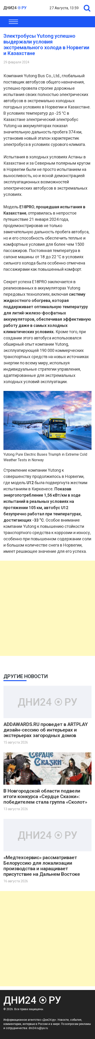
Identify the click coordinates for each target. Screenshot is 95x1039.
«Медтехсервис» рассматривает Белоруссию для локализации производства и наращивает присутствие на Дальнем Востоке (41, 866)
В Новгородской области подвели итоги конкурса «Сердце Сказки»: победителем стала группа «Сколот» (45, 796)
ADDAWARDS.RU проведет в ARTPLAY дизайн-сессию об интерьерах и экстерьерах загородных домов (45, 730)
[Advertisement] (47, 608)
